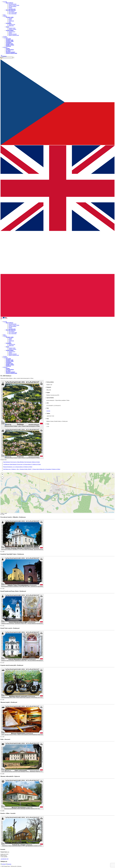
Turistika (10, 18)
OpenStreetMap (111, 512)
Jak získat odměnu (12, 6)
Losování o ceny (12, 8)
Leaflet (105, 512)
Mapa (4, 14)
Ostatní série (11, 25)
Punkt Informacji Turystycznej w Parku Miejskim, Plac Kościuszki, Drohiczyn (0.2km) (21, 462)
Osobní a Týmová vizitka (14, 5)
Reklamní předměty (13, 34)
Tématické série (12, 24)
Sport (10, 22)
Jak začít (5, 1)
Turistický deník (12, 28)
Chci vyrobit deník (12, 13)
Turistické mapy (12, 31)
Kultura (10, 19)
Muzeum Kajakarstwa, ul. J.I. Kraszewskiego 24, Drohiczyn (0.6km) (17, 466)
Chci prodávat (11, 11)
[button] (2, 475)
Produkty (5, 16)
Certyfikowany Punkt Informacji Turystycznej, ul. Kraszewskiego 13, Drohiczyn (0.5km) (22, 464)
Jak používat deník (12, 4)
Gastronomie (11, 20)
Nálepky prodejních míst (14, 35)
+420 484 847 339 (4, 858)
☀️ (1, 58)
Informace (5, 47)
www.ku (48, 410)
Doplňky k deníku (12, 29)
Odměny (10, 7)
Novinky (5, 36)
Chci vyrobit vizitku (13, 12)
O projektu (5, 37)
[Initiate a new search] (113, 475)
